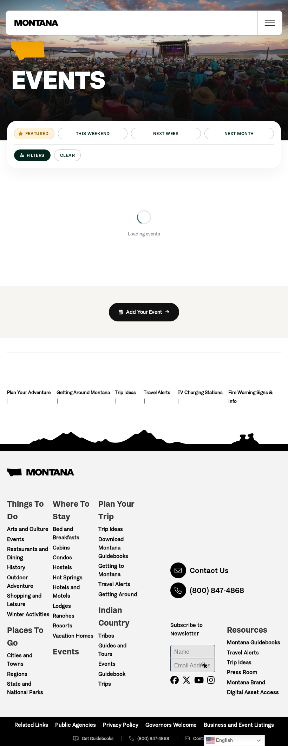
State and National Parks (25, 687)
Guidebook (111, 674)
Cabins (61, 547)
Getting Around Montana (83, 392)
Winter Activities (28, 614)
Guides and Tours (112, 649)
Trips (104, 683)
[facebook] (174, 680)
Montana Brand (246, 682)
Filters (36, 155)
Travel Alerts (157, 392)
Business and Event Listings (239, 724)
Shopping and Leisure (24, 599)
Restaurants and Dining (27, 553)
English (224, 740)
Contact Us (209, 570)
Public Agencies (75, 724)
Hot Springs (68, 577)
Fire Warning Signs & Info (250, 396)
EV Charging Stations (200, 392)
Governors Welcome (171, 724)
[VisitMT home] (32, 23)
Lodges (62, 605)
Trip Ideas (125, 392)
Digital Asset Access (253, 692)
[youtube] (199, 680)
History (16, 567)
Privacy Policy (120, 724)
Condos (62, 557)
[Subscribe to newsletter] (204, 665)
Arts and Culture (27, 529)
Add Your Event (144, 312)
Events (15, 539)
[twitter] (186, 680)
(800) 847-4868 (217, 590)
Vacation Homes (73, 635)
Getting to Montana (111, 570)
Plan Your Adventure (29, 392)
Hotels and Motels (66, 591)
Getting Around (117, 594)
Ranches (63, 615)
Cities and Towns (19, 659)
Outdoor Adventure (20, 581)
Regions (17, 674)
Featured (36, 133)
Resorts (62, 625)
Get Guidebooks (97, 738)
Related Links (31, 724)
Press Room (242, 672)
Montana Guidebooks (253, 642)
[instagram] (211, 680)
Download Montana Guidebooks (113, 547)
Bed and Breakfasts (66, 533)
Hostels (62, 567)
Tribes (106, 635)
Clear (67, 155)
